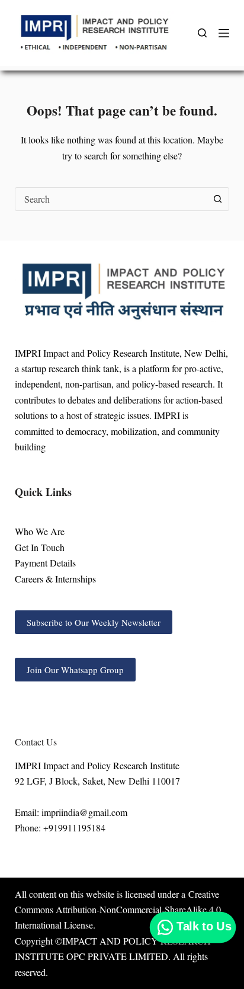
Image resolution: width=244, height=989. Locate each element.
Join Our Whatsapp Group (75, 670)
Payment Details (45, 562)
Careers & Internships (55, 578)
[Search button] (217, 199)
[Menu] (224, 33)
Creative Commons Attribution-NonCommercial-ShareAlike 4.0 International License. (118, 910)
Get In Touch (40, 547)
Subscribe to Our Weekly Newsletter (93, 622)
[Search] (202, 32)
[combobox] (111, 199)
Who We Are (40, 531)
